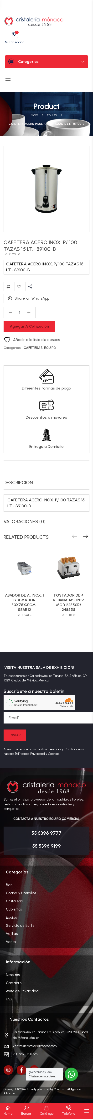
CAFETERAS (33, 348)
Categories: (12, 348)
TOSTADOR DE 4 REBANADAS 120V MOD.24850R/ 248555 (68, 602)
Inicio (34, 115)
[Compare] (8, 286)
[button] (85, 536)
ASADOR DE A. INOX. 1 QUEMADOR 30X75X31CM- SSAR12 (24, 602)
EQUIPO (52, 115)
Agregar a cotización (29, 326)
